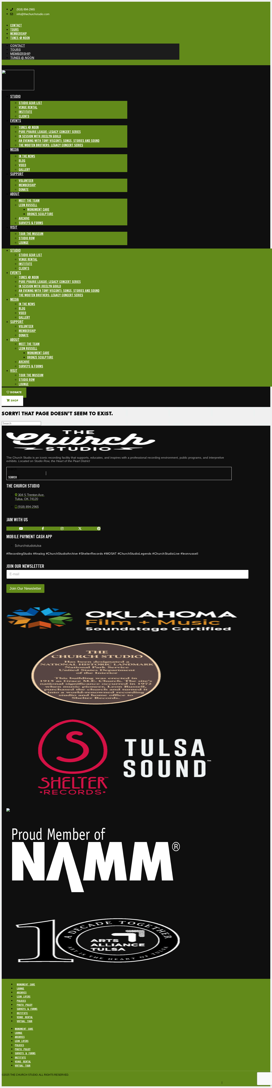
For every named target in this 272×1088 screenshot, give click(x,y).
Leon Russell (28, 205)
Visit (13, 227)
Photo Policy (24, 1005)
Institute (25, 112)
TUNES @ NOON (20, 38)
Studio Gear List (30, 103)
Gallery (24, 169)
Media (14, 149)
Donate (23, 189)
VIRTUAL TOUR (24, 1021)
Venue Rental (28, 107)
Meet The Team (29, 200)
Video (22, 165)
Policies (21, 1001)
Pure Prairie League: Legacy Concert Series (50, 132)
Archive (24, 218)
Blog (22, 160)
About (15, 194)
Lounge (23, 242)
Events (15, 121)
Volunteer (26, 180)
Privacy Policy (233, 1082)
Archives (22, 993)
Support (17, 174)
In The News (27, 156)
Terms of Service (208, 1082)
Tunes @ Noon (29, 127)
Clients (24, 116)
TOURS (14, 29)
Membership (27, 185)
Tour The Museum (31, 234)
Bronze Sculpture (40, 214)
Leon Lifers (23, 997)
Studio (15, 96)
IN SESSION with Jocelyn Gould (40, 136)
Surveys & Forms (31, 223)
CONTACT (16, 25)
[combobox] (26, 473)
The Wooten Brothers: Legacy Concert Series (51, 145)
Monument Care (38, 209)
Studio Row (27, 238)
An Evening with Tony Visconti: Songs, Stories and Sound (59, 141)
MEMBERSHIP (18, 33)
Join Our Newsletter (25, 588)
